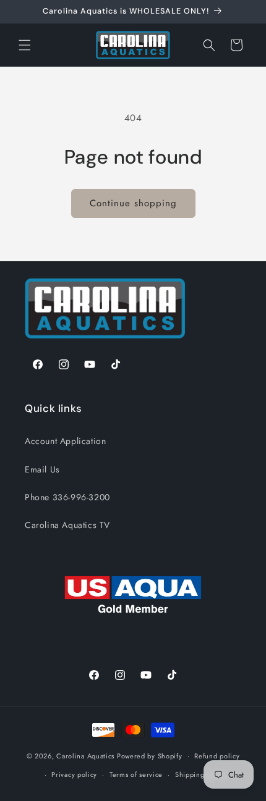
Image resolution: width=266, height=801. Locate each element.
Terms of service (136, 774)
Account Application (65, 441)
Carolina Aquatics (85, 755)
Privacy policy (74, 774)
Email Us (42, 469)
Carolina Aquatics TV (67, 525)
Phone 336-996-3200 (67, 497)
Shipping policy (201, 774)
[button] (24, 45)
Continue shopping (133, 203)
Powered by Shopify (149, 755)
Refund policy (216, 756)
